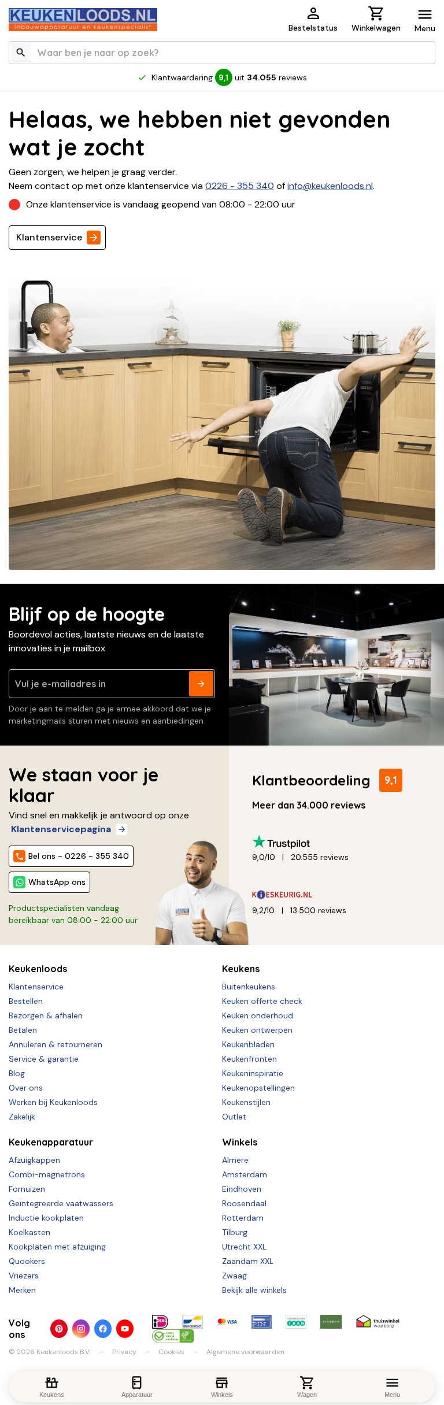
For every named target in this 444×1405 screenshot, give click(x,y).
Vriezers (24, 1275)
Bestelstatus (313, 28)
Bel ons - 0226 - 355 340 (78, 856)
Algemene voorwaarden (245, 1351)
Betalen (23, 1030)
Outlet (234, 1116)
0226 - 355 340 (239, 186)
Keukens (241, 968)
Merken (22, 1290)
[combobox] (222, 52)
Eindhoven (241, 1189)
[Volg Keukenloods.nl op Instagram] (81, 1328)
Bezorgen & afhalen (46, 1015)
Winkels (239, 1142)
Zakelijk (22, 1116)
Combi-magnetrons (47, 1174)
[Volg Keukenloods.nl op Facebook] (103, 1328)
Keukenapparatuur (51, 1142)
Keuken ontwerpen (257, 1030)
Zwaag (234, 1275)
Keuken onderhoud (257, 1015)
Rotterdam (243, 1218)
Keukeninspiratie (252, 1073)
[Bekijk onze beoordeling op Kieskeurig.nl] (339, 895)
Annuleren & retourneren (55, 1044)
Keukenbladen (248, 1044)
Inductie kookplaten (46, 1218)
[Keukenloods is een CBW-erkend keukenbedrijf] (173, 1336)
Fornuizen (27, 1189)
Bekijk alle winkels (254, 1290)
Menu (425, 28)
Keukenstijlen (246, 1102)
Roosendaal (244, 1203)
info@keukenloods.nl (330, 186)
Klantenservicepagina (61, 829)
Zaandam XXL (247, 1261)
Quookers (27, 1261)
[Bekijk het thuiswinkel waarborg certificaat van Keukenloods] (378, 1322)
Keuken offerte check (262, 1001)
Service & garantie (44, 1059)
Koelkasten (29, 1232)
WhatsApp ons (57, 882)
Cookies (171, 1351)
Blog (17, 1073)
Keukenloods (38, 968)
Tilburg (234, 1232)
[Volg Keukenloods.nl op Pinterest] (59, 1328)
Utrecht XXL (244, 1246)
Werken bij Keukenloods (53, 1102)
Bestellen (26, 1001)
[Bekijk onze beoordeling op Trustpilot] (339, 842)
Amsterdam (244, 1174)
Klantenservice (49, 237)
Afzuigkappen (34, 1160)
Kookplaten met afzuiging (57, 1246)
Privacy (124, 1351)
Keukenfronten (249, 1059)
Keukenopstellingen (258, 1088)
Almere (235, 1160)
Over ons (26, 1088)
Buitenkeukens (248, 986)
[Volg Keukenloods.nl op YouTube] (125, 1328)
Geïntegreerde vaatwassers (61, 1203)
